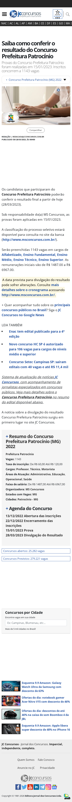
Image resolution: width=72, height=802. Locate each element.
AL (17, 23)
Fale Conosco (46, 760)
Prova (19, 530)
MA (68, 23)
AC (11, 23)
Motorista (48, 469)
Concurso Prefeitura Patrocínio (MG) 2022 (33, 80)
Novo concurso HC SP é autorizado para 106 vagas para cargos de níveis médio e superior (37, 349)
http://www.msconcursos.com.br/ (29, 239)
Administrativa (40, 474)
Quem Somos (25, 760)
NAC (4, 23)
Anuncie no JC (26, 768)
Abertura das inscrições (33, 516)
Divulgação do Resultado (34, 535)
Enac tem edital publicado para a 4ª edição (36, 334)
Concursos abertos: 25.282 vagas (24, 551)
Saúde (27, 479)
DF (48, 23)
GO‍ (61, 23)
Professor (22, 469)
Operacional (14, 479)
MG (34, 494)
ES (54, 23)
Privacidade (47, 768)
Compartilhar (35, 130)
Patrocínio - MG (28, 499)
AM (30, 23)
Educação (58, 474)
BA (36, 23)
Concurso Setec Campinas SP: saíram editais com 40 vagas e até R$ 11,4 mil (38, 364)
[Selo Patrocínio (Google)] (58, 14)
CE (42, 23)
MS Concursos (35, 489)
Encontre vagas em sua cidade (20, 617)
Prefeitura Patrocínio (20, 454)
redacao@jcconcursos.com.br (28, 136)
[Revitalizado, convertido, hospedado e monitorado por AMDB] (67, 796)
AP (23, 23)
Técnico (35, 469)
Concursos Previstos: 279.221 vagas (25, 559)
